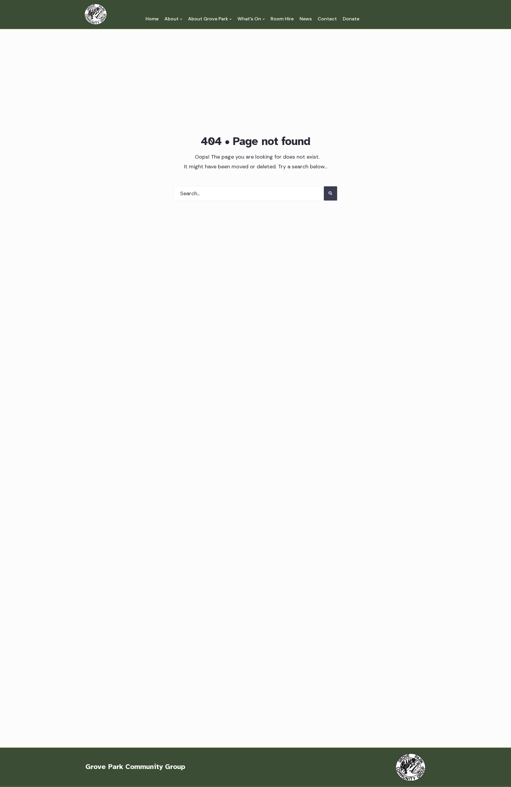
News (306, 19)
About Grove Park (208, 19)
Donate (351, 19)
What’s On (249, 19)
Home (152, 19)
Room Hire (282, 19)
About (171, 19)
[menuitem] (173, 19)
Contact (327, 19)
